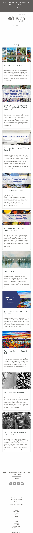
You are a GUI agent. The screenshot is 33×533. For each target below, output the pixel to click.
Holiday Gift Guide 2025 (13, 65)
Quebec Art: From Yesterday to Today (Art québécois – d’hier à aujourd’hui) (15, 107)
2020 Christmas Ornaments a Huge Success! (15, 433)
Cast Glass (16, 513)
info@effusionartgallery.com (16, 504)
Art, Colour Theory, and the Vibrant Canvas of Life (14, 229)
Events (16, 515)
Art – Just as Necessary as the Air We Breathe (16, 312)
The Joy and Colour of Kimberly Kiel (15, 352)
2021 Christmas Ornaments (14, 393)
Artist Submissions (16, 527)
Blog (16, 516)
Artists (16, 510)
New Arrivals (16, 511)
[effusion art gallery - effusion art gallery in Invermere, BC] (16, 19)
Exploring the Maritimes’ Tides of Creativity (16, 149)
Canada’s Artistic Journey (13, 191)
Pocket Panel (16, 526)
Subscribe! (16, 8)
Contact (16, 502)
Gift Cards (16, 524)
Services (16, 523)
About (16, 521)
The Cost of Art (9, 271)
